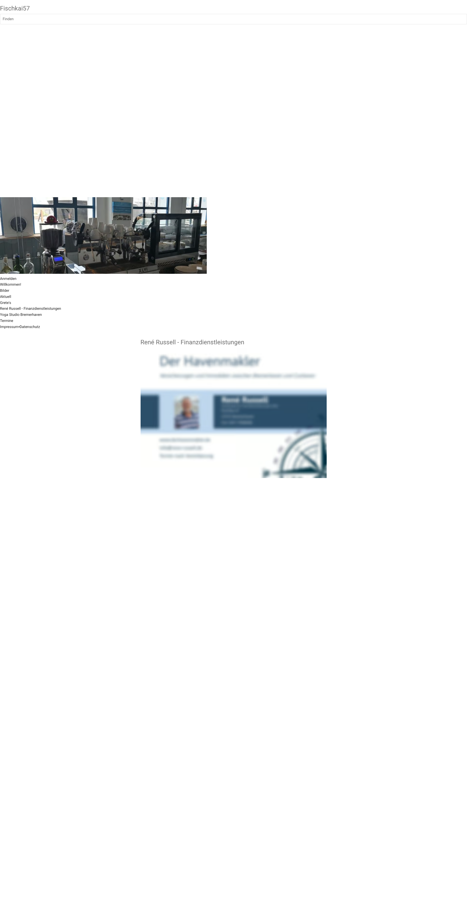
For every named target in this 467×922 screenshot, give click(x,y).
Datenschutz (30, 327)
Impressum (9, 327)
